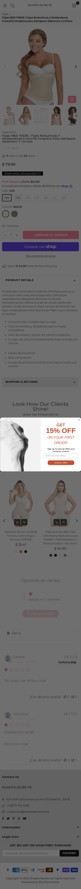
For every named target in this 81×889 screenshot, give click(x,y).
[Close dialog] (79, 420)
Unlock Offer (60, 463)
